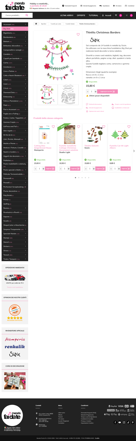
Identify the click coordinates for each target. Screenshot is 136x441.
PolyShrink (8, 195)
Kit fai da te (9, 135)
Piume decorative (11, 191)
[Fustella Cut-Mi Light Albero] (120, 134)
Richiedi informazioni (95, 104)
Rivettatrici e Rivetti (12, 212)
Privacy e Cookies (86, 421)
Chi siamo (118, 6)
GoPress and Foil (10, 126)
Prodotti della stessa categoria (48, 118)
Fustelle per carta (56, 24)
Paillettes (8, 160)
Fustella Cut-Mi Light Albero (119, 147)
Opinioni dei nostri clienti (96, 111)
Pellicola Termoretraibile (13, 174)
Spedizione (106, 6)
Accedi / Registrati (63, 421)
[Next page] (134, 151)
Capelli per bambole (12, 58)
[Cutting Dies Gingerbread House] (44, 134)
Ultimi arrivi (61, 412)
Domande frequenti (71, 6)
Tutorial (60, 417)
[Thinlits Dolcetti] (94, 134)
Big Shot (43, 24)
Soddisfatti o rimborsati (122, 108)
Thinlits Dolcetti (91, 146)
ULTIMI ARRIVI (66, 15)
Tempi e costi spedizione (15, 287)
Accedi (108, 15)
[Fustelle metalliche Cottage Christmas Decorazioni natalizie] (69, 134)
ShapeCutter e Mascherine (14, 225)
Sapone (7, 217)
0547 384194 (43, 420)
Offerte (60, 415)
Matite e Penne (10, 143)
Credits (97, 438)
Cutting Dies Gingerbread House (42, 147)
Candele (8, 54)
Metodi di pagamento (89, 6)
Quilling (7, 204)
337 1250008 (43, 426)
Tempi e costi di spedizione (123, 104)
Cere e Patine (10, 71)
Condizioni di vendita (87, 419)
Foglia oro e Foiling (11, 114)
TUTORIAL (93, 15)
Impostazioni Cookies (87, 423)
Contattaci (131, 6)
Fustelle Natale (70, 24)
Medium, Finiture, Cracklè (14, 148)
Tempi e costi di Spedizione (89, 417)
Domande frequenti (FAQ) (88, 412)
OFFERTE (81, 15)
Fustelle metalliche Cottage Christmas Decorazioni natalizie (68, 148)
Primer (6, 200)
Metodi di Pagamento (87, 415)
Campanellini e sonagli (13, 50)
